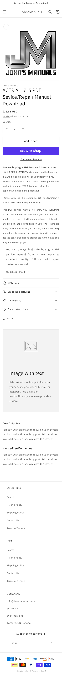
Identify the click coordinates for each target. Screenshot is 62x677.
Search (10, 497)
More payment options (31, 159)
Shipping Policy (15, 512)
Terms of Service (16, 528)
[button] (4, 12)
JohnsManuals (26, 671)
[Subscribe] (51, 643)
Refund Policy (14, 504)
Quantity (7, 121)
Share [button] (10, 318)
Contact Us (13, 520)
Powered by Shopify (39, 671)
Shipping (6, 116)
